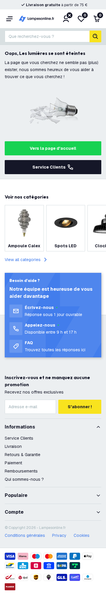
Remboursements (21, 471)
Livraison (13, 446)
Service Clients (49, 167)
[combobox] (47, 36)
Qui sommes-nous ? (24, 479)
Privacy (59, 535)
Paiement (13, 462)
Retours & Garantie (22, 454)
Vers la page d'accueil (53, 148)
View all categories (23, 259)
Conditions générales (25, 535)
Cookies (82, 535)
